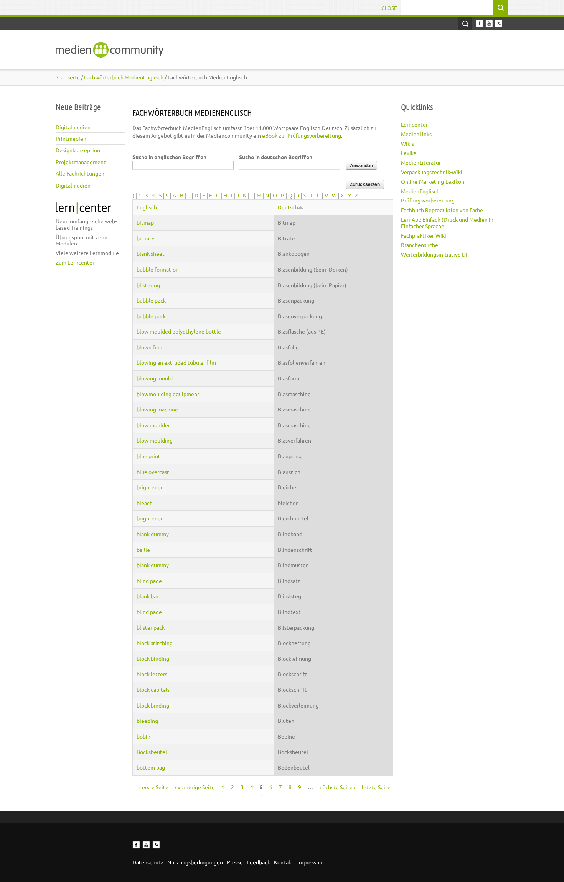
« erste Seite (153, 786)
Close (389, 7)
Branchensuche (419, 244)
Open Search (465, 23)
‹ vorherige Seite (195, 786)
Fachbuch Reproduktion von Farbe (442, 209)
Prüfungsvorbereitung (428, 200)
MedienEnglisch (420, 191)
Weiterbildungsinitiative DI (434, 254)
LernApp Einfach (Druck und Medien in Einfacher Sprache (447, 222)
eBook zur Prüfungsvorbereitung (301, 135)
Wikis (407, 143)
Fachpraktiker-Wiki (423, 235)
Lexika (408, 152)
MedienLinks (416, 133)
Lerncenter (414, 124)
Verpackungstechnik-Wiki (431, 171)
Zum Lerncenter (75, 262)
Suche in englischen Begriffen (169, 156)
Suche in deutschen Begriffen (275, 156)
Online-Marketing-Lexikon (432, 181)
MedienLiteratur (421, 162)
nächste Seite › (337, 786)
